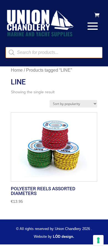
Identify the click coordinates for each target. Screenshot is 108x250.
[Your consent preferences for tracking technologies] (98, 240)
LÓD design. (63, 236)
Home (17, 70)
